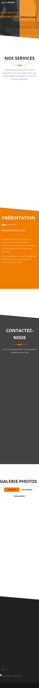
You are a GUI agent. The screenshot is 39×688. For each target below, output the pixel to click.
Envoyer (19, 423)
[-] (19, 520)
